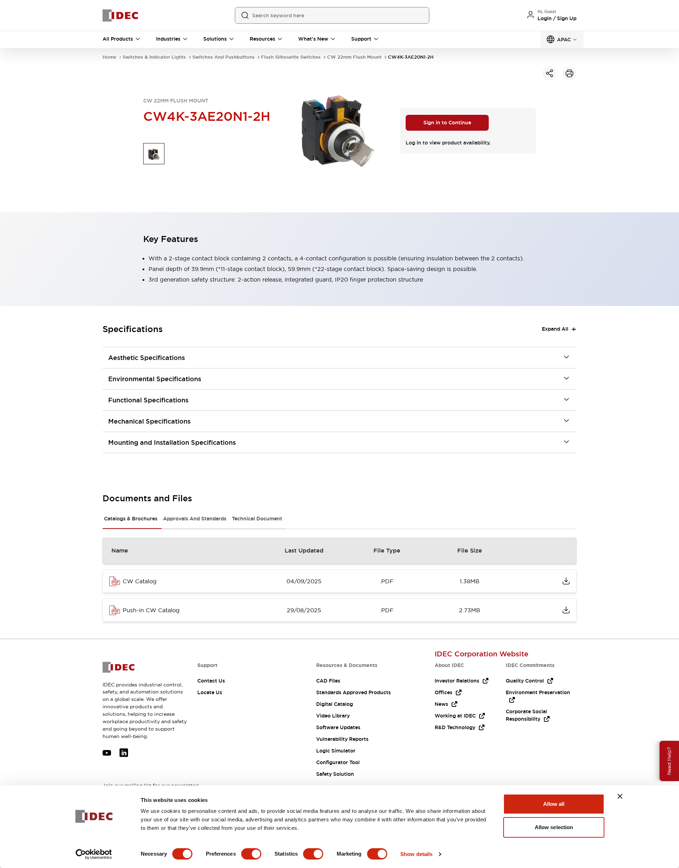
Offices (443, 692)
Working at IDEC (455, 716)
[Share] (549, 73)
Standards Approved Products (353, 692)
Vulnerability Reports (342, 739)
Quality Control (525, 681)
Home (109, 57)
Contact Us (211, 681)
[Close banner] (619, 796)
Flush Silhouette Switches (291, 57)
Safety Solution (335, 774)
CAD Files (328, 681)
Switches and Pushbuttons (223, 57)
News (441, 704)
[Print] (569, 73)
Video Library (333, 716)
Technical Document (257, 518)
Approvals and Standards (194, 518)
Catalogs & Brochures (130, 518)
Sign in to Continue (447, 122)
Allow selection (554, 827)
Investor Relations (457, 681)
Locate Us (209, 692)
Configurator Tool (338, 762)
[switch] (251, 854)
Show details (416, 854)
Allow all (554, 804)
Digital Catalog (334, 704)
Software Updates (338, 727)
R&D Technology (455, 727)
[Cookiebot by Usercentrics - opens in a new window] (94, 854)
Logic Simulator (335, 751)
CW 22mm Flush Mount (354, 57)
